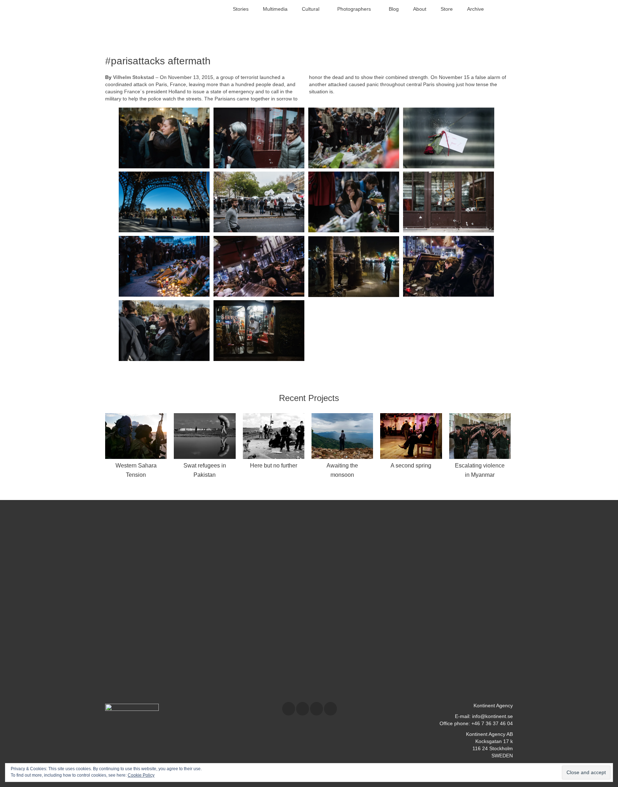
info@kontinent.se (492, 716)
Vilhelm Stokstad (133, 77)
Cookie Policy (141, 775)
